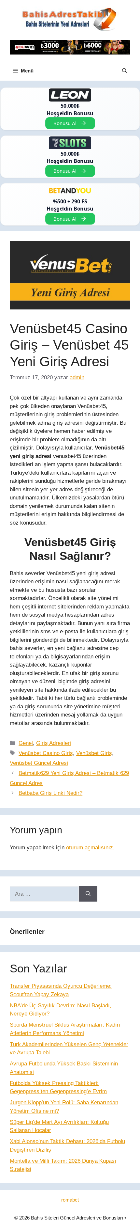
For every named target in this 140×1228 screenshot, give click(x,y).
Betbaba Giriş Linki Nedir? (50, 793)
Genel (26, 743)
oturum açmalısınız (89, 847)
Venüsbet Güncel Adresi (39, 763)
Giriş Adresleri (53, 743)
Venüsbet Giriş (94, 753)
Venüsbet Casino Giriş (46, 753)
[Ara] (88, 894)
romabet (70, 1200)
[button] (124, 71)
